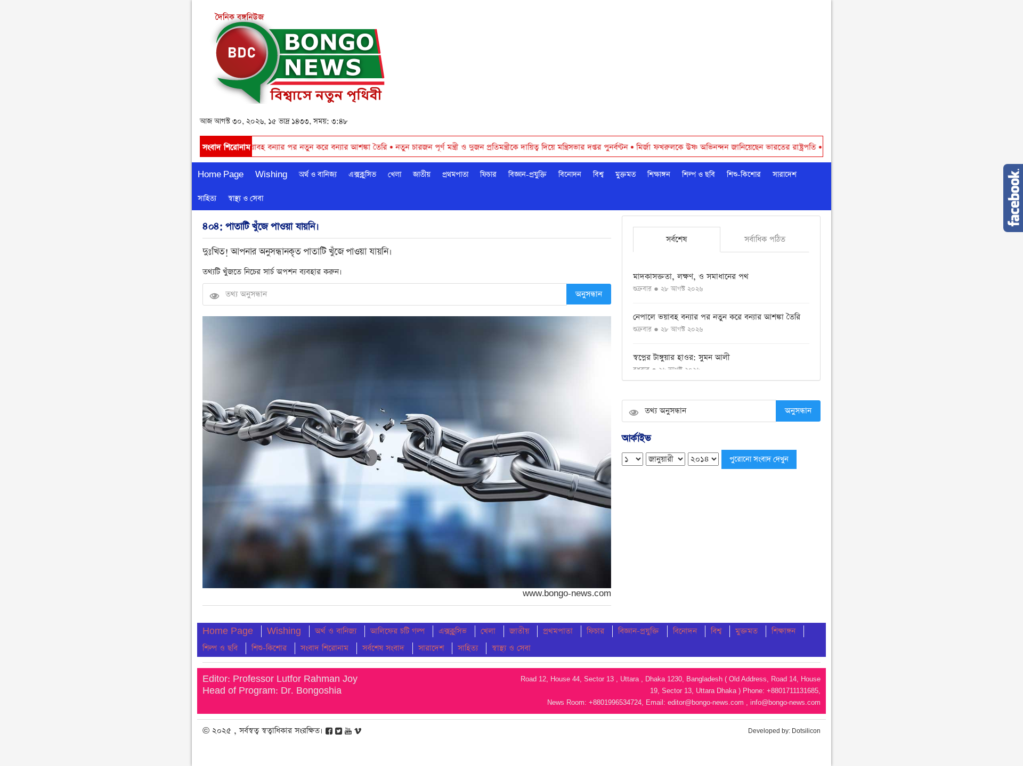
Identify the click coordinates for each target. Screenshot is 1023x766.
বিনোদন (569, 174)
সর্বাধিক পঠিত (764, 239)
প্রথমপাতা (455, 174)
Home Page (220, 174)
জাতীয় (422, 174)
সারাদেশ (785, 174)
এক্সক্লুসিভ (362, 174)
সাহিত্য (207, 198)
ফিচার (488, 174)
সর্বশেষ (676, 239)
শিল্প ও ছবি (698, 174)
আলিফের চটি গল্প (397, 631)
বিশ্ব (598, 174)
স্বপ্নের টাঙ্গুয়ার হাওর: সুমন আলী (681, 357)
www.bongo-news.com (567, 594)
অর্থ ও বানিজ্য (318, 174)
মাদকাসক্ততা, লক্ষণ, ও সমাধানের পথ (691, 276)
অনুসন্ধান (588, 294)
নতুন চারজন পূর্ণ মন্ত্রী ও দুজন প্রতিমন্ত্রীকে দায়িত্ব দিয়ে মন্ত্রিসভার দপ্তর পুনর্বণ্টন (470, 147)
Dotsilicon (806, 731)
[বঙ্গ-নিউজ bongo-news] (299, 55)
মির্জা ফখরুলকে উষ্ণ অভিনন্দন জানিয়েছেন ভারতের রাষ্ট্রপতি (685, 147)
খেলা (394, 174)
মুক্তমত (625, 174)
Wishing (271, 174)
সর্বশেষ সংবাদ (383, 648)
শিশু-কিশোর (744, 174)
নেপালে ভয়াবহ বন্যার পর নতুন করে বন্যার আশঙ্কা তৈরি (262, 147)
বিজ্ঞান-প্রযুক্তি (527, 174)
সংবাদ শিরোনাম (324, 648)
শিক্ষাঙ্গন (658, 174)
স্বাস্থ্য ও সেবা (245, 198)
